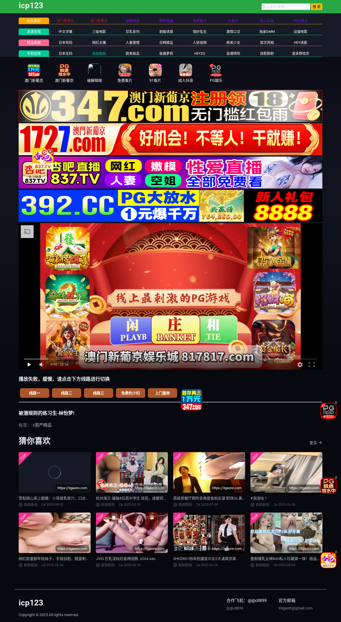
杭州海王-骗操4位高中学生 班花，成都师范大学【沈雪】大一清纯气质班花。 (159, 498)
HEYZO (199, 53)
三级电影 (99, 32)
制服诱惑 (166, 32)
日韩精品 (166, 42)
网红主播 (99, 42)
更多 (313, 443)
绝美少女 (233, 42)
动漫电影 (300, 32)
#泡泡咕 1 (258, 498)
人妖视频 (200, 42)
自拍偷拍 (99, 53)
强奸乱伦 (200, 32)
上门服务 (162, 393)
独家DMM (267, 32)
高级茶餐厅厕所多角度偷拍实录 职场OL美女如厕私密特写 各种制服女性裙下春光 (239, 498)
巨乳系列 (133, 32)
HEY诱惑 (300, 42)
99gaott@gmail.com (295, 608)
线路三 (98, 393)
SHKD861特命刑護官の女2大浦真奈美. (205, 558)
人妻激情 (133, 42)
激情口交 (233, 32)
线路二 (66, 393)
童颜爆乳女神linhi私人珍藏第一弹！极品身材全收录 (292, 558)
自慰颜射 (267, 53)
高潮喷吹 (233, 53)
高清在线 (34, 32)
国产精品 (43, 425)
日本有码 (65, 42)
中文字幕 (65, 32)
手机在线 (34, 53)
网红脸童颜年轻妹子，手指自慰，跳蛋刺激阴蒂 (58, 558)
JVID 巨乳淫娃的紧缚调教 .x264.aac (126, 558)
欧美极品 (133, 53)
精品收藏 (34, 42)
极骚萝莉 (166, 53)
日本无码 (65, 53)
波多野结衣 (300, 53)
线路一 (34, 393)
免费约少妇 (130, 393)
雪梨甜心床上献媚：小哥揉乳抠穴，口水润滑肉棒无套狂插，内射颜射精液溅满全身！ (89, 498)
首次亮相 (267, 42)
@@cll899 (234, 608)
